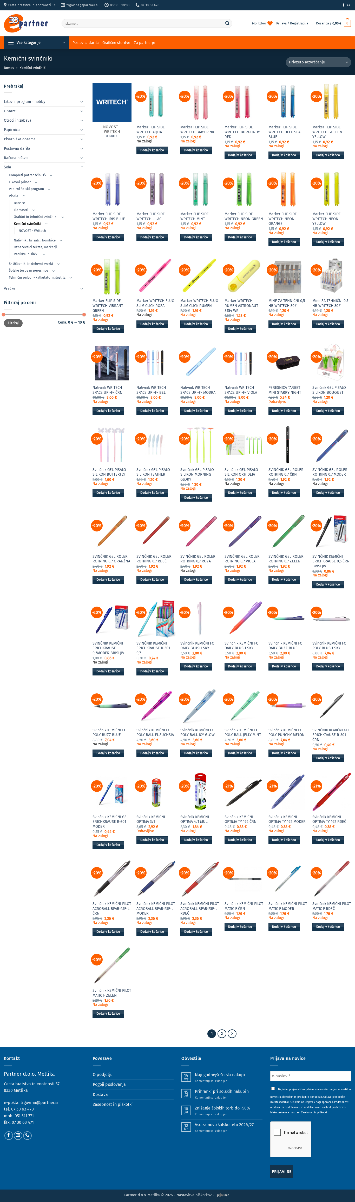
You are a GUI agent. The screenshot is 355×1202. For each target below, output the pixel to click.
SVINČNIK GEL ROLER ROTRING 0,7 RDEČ (154, 559)
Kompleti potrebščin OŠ (27, 175)
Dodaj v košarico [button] (152, 150)
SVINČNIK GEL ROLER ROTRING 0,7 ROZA (197, 559)
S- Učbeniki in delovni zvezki (31, 264)
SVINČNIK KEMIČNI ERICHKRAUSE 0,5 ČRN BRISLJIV (331, 561)
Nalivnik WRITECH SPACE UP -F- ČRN (107, 390)
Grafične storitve (116, 43)
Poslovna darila (86, 43)
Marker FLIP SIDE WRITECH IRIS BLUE (109, 216)
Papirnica (12, 130)
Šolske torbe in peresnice (28, 270)
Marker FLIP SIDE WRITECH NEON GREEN (244, 216)
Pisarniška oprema (20, 139)
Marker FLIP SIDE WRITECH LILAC (150, 216)
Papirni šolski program (26, 189)
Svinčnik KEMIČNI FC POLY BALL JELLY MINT (243, 732)
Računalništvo (16, 158)
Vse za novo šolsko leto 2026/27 (224, 1124)
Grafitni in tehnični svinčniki (35, 217)
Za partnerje (144, 43)
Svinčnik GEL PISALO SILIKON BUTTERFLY (109, 472)
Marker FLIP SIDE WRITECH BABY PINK (197, 129)
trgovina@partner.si (39, 1102)
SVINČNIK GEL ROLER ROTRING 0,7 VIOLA (242, 559)
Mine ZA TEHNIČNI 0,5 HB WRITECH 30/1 (330, 303)
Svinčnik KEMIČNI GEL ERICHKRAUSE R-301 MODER (110, 822)
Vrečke (9, 288)
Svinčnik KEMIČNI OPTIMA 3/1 (150, 819)
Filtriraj (13, 323)
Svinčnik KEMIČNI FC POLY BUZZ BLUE (109, 732)
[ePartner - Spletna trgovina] (29, 23)
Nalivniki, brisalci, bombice (35, 240)
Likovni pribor (20, 182)
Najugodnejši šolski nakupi (220, 1074)
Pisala (13, 196)
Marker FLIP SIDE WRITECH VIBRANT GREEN (108, 306)
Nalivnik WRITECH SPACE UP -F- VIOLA (241, 390)
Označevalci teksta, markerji (35, 247)
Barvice (19, 203)
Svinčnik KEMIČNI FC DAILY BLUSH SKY (197, 646)
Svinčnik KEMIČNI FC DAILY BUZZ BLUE (285, 646)
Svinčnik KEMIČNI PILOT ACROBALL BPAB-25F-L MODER (155, 909)
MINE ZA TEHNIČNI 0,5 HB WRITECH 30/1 (286, 303)
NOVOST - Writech (32, 231)
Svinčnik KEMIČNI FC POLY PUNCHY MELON (286, 732)
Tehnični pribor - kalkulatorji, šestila (37, 277)
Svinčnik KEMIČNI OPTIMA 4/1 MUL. (194, 819)
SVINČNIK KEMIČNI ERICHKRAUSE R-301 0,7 (153, 648)
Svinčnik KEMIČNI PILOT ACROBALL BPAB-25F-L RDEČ (199, 909)
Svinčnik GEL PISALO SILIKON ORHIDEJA (241, 472)
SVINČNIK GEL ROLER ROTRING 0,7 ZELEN (286, 559)
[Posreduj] (227, 23)
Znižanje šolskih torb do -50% (222, 1108)
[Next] (232, 1033)
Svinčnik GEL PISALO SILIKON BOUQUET (329, 390)
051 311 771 (24, 1115)
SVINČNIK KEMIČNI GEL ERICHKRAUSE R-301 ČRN (331, 735)
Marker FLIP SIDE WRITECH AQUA (150, 129)
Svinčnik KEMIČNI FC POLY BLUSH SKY (329, 646)
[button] (333, 23)
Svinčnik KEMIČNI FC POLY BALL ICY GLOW (197, 732)
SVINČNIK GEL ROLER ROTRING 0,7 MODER (329, 472)
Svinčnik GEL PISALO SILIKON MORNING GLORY (197, 475)
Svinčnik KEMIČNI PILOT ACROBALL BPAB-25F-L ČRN (112, 909)
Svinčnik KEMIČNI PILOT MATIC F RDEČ (331, 906)
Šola (7, 167)
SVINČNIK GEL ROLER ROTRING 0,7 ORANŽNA (111, 559)
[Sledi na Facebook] (343, 5)
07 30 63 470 (22, 1109)
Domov (9, 68)
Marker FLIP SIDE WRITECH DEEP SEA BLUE (284, 132)
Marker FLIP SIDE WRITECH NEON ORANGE (282, 219)
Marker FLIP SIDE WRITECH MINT (194, 216)
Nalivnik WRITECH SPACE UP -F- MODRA (197, 390)
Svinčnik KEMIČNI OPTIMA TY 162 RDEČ (329, 819)
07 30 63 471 (23, 1122)
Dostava (100, 1094)
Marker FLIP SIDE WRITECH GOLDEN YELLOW (327, 132)
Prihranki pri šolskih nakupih (222, 1091)
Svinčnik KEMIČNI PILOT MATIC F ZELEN (112, 993)
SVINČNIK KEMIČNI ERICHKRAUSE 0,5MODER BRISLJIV (108, 648)
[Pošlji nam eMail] (348, 5)
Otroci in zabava (17, 120)
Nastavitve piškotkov (194, 1195)
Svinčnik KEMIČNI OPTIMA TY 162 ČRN (241, 819)
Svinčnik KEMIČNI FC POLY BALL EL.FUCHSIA (155, 732)
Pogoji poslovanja (109, 1084)
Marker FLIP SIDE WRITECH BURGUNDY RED (242, 132)
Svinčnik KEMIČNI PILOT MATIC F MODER (287, 906)
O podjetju (103, 1074)
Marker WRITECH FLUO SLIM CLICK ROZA (155, 303)
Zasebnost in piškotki (113, 1104)
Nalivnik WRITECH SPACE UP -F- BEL (151, 390)
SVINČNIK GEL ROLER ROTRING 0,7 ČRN (286, 472)
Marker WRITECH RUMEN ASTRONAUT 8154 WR (241, 306)
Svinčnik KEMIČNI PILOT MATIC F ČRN (244, 906)
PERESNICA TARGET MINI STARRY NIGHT (284, 390)
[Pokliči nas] (27, 1135)
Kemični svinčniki (27, 224)
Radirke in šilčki (26, 254)
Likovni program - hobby (24, 102)
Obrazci (10, 111)
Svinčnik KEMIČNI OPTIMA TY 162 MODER (287, 819)
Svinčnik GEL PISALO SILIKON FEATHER (153, 472)
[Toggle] (82, 101)
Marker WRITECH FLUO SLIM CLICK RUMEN (199, 303)
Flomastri (21, 210)
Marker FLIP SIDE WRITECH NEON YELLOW (326, 219)
